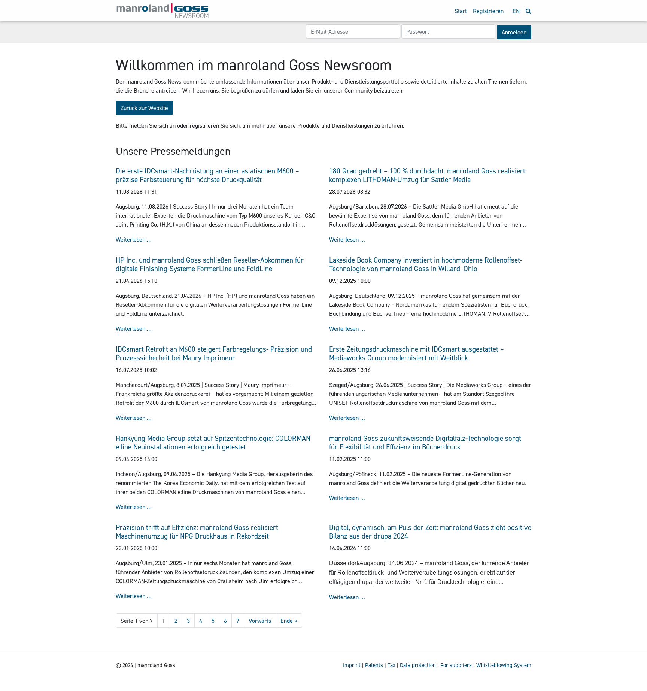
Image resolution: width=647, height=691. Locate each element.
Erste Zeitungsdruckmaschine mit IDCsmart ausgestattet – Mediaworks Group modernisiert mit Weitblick (416, 353)
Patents (374, 665)
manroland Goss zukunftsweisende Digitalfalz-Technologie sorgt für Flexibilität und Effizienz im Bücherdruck (425, 442)
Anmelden (514, 32)
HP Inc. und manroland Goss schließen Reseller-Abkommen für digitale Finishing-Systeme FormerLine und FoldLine (210, 264)
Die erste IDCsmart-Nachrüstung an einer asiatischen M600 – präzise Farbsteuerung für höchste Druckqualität (207, 175)
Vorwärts (260, 620)
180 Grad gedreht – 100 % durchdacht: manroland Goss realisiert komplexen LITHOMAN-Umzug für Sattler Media (427, 175)
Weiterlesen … (134, 239)
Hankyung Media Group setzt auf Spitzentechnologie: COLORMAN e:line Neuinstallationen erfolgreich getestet (213, 442)
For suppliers (456, 665)
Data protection (418, 665)
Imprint (352, 665)
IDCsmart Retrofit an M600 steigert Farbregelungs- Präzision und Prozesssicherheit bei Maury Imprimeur (214, 353)
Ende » (288, 620)
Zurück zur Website (144, 108)
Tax (391, 665)
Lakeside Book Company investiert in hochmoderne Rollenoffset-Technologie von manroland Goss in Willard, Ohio (425, 264)
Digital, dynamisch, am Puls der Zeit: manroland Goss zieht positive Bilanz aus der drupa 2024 (430, 531)
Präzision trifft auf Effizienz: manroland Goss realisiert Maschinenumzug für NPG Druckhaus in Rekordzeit (197, 531)
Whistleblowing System (503, 665)
